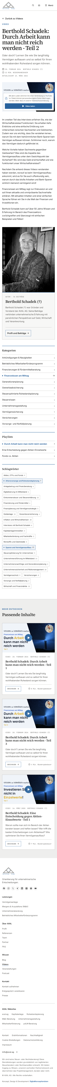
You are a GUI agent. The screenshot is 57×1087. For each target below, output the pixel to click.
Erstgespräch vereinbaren (13, 991)
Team (4, 938)
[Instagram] (8, 888)
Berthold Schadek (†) (33, 69)
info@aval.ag (8, 1052)
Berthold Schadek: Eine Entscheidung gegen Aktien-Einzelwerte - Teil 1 (23, 816)
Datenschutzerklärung (40, 101)
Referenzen (7, 933)
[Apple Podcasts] (26, 888)
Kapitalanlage (17, 1014)
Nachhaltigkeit (36, 1035)
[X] (13, 888)
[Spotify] (31, 888)
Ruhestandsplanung (35, 1014)
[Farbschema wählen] (39, 5)
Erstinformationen (19, 1035)
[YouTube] (35, 888)
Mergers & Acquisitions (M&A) (15, 906)
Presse (5, 995)
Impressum (7, 1045)
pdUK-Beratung (30, 1023)
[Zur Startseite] (8, 5)
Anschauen (11, 689)
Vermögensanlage (10, 902)
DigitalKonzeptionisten (39, 1081)
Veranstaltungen (9, 969)
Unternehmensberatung (12, 911)
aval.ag (5, 1014)
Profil (4, 929)
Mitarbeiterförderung (11, 1023)
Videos (5, 964)
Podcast (5, 973)
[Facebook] (4, 888)
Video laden (30, 106)
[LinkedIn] (22, 888)
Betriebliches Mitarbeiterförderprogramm (20, 915)
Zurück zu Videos (14, 18)
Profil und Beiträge (16, 333)
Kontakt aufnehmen (10, 986)
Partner (5, 942)
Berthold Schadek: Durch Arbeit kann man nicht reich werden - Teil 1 (28, 665)
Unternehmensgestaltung (29, 1019)
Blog (4, 960)
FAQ (4, 946)
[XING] (17, 888)
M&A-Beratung (8, 1019)
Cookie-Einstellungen (11, 1040)
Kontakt (5, 1035)
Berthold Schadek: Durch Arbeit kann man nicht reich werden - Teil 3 (28, 740)
